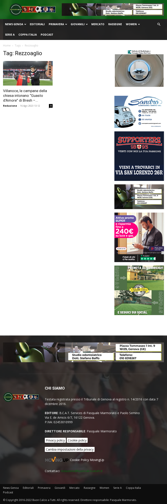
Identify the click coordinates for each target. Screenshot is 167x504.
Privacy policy (55, 440)
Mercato (97, 24)
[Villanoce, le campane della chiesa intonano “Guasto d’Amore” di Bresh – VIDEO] (28, 73)
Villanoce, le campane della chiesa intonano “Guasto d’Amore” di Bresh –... (25, 95)
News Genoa (14, 24)
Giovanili (78, 24)
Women (131, 24)
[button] (159, 24)
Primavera (56, 24)
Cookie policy (77, 440)
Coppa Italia (27, 34)
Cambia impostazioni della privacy (70, 449)
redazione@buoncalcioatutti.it (82, 471)
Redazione (10, 105)
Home (7, 45)
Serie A (10, 34)
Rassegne (115, 24)
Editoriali (37, 24)
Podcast (47, 34)
